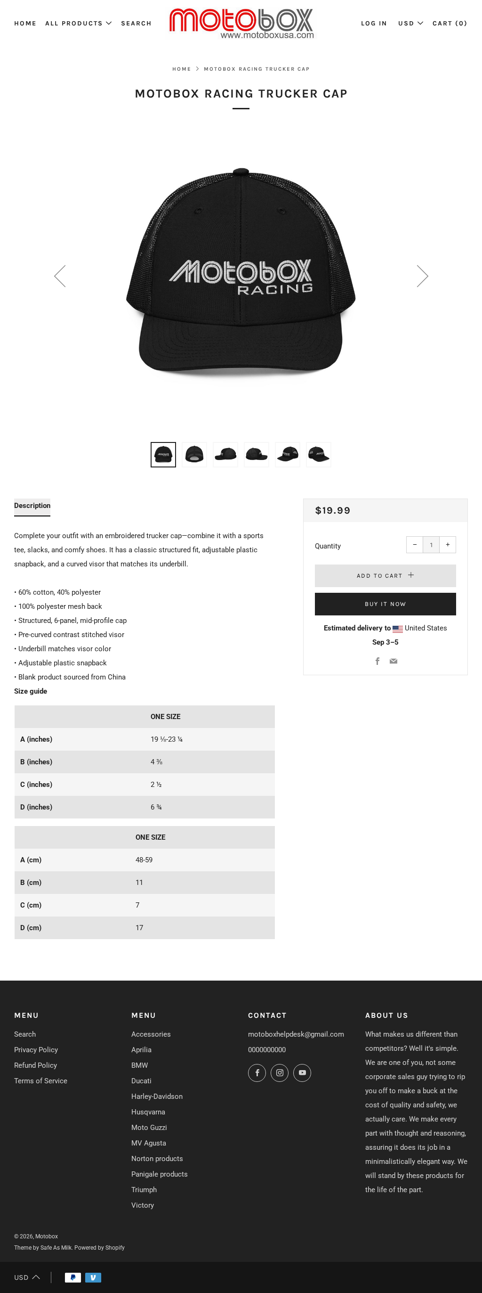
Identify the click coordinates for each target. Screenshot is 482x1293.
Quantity (328, 546)
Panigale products (159, 1174)
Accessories (151, 1034)
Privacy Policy (36, 1050)
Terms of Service (40, 1081)
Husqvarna (148, 1112)
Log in (374, 23)
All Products (74, 23)
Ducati (141, 1081)
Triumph (144, 1190)
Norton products (157, 1158)
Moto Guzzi (149, 1127)
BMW (139, 1065)
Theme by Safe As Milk (43, 1247)
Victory (142, 1205)
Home (25, 23)
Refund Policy (35, 1065)
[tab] (163, 454)
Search (136, 23)
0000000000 (267, 1050)
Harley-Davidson (157, 1096)
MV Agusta (148, 1143)
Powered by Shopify (99, 1247)
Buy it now (386, 603)
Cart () (450, 23)
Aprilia (141, 1050)
